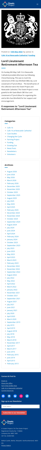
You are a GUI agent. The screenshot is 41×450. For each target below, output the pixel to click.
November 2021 (13, 293)
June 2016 (11, 352)
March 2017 (11, 349)
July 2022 (10, 278)
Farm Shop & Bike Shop (9, 386)
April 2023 (11, 257)
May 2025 (11, 204)
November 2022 (13, 269)
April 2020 (11, 316)
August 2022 (12, 275)
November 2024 (13, 216)
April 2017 (11, 346)
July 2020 (10, 313)
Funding (31, 55)
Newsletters (12, 151)
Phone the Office (6, 383)
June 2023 (11, 251)
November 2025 (13, 189)
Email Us (4, 381)
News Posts (11, 148)
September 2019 (13, 322)
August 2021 (12, 301)
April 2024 (11, 233)
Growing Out (12, 145)
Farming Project (13, 139)
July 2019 (10, 325)
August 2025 (12, 198)
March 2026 (11, 180)
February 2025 (13, 210)
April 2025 (11, 207)
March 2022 (11, 287)
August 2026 (12, 171)
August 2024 (12, 225)
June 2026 (11, 174)
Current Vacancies (7, 391)
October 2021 (12, 295)
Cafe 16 (10, 128)
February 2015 (13, 354)
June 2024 (11, 230)
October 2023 (12, 242)
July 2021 (10, 304)
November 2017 (13, 343)
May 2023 (11, 254)
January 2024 (12, 239)
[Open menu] (37, 4)
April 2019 (11, 328)
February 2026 (13, 183)
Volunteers (11, 154)
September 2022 (13, 272)
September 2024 (13, 222)
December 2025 (13, 186)
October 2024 (12, 219)
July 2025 (10, 201)
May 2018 (11, 337)
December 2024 (13, 213)
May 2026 (11, 177)
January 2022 (12, 290)
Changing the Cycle (14, 136)
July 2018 (10, 334)
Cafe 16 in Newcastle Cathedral (11, 388)
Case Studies (12, 133)
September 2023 (13, 245)
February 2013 (13, 363)
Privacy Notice (6, 445)
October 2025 (12, 192)
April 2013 (11, 360)
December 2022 (13, 266)
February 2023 (13, 263)
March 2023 (11, 260)
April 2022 (11, 284)
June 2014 (11, 357)
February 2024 (13, 236)
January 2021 (12, 310)
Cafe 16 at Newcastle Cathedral (14, 55)
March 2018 (11, 340)
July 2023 (10, 248)
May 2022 (11, 281)
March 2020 (11, 319)
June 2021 (11, 307)
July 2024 (10, 227)
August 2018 (12, 331)
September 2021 (13, 298)
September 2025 (13, 195)
